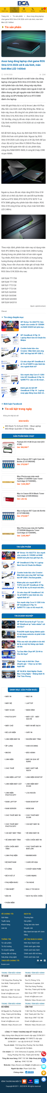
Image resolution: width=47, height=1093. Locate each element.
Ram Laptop (11, 802)
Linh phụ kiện (11, 855)
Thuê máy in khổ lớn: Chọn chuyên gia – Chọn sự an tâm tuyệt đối (29, 664)
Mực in (29, 696)
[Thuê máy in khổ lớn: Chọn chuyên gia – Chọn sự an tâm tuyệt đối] (8, 664)
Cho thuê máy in (13, 815)
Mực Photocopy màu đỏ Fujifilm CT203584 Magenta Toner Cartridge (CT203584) (30, 530)
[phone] (43, 1053)
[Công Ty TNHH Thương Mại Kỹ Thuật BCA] (23, 3)
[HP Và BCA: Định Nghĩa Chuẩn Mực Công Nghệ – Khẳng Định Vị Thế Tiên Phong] (8, 674)
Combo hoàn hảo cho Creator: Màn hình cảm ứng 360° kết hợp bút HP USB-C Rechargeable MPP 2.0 (32, 351)
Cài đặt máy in (32, 824)
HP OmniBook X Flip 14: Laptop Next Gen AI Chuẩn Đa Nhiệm (33, 337)
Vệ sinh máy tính (13, 840)
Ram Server (10, 808)
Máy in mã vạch (33, 726)
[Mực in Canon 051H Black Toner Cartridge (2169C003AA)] (8, 499)
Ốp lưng (9, 746)
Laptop (29, 703)
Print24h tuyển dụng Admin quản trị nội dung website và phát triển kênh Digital (31, 634)
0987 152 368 (15, 990)
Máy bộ (8, 703)
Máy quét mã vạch (32, 769)
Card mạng (31, 876)
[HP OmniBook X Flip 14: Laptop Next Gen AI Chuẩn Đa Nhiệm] (10, 339)
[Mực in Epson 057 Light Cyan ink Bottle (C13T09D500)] (8, 465)
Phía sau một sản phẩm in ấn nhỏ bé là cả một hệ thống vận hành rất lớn (31, 644)
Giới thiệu (4, 917)
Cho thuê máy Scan (32, 816)
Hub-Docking (32, 746)
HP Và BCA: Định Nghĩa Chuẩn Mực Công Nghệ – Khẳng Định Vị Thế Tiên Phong (30, 673)
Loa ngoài (31, 793)
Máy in (8, 696)
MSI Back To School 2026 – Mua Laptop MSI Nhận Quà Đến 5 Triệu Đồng (23, 427)
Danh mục (5, 11)
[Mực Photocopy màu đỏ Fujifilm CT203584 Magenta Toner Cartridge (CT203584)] (8, 533)
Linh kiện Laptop (13, 777)
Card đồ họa (32, 862)
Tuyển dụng (5, 921)
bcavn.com (5, 964)
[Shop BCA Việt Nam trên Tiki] (37, 1081)
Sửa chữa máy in (34, 840)
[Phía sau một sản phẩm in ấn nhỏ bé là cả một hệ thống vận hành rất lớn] (8, 644)
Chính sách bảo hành (32, 950)
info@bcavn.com (12, 993)
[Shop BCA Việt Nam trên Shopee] (24, 1081)
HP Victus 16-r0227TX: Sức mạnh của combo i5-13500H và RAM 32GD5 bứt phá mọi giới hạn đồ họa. (32, 324)
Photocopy (10, 717)
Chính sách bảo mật (31, 957)
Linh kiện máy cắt (13, 784)
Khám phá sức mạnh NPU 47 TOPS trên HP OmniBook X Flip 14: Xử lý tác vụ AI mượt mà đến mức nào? (30, 585)
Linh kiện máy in (12, 739)
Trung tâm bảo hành (31, 925)
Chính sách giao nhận (32, 946)
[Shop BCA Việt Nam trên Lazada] (30, 1081)
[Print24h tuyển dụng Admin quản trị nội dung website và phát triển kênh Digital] (8, 634)
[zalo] (43, 1060)
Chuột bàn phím (33, 869)
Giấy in (29, 732)
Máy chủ (9, 726)
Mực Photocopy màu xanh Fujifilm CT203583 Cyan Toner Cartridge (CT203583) (30, 478)
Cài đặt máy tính (13, 833)
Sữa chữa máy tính (12, 848)
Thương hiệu (28, 917)
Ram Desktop (32, 802)
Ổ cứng (8, 869)
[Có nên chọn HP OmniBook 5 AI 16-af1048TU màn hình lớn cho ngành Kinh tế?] (10, 365)
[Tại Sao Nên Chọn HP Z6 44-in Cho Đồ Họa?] (8, 654)
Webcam (30, 808)
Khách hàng (5, 925)
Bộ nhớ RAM (10, 862)
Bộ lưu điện (10, 732)
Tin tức (24, 11)
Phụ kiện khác (11, 882)
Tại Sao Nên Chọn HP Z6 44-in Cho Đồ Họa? (30, 652)
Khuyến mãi (28, 928)
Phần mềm (9, 903)
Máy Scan (9, 710)
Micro (8, 753)
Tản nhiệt (9, 889)
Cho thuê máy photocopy (11, 825)
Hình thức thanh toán (32, 943)
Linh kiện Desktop (34, 777)
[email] (43, 1066)
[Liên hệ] (43, 1073)
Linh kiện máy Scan (32, 785)
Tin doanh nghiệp (7, 950)
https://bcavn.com (15, 997)
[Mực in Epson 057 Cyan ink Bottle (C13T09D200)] (8, 516)
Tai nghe (30, 882)
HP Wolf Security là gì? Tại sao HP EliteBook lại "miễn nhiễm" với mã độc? (31, 624)
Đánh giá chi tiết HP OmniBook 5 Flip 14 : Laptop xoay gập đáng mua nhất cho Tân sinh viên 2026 (33, 390)
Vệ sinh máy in (32, 833)
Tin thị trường (6, 946)
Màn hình (30, 710)
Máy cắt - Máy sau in (32, 718)
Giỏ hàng (42, 10)
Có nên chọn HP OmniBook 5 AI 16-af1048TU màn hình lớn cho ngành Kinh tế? (33, 364)
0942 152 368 (27, 1061)
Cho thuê (9, 768)
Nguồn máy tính (33, 739)
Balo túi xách (32, 889)
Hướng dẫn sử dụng (8, 953)
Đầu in (8, 896)
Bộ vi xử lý (10, 876)
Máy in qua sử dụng (32, 760)
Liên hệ (4, 928)
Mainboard (31, 855)
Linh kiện (9, 759)
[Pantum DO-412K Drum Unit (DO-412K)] (8, 447)
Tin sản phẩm (18, 16)
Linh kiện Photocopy (10, 794)
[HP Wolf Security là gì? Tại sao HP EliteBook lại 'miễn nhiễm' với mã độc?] (8, 625)
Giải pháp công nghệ (9, 957)
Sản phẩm (27, 921)
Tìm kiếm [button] (14, 11)
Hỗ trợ (33, 11)
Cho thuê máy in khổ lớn (33, 848)
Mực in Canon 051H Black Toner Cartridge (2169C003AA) (30, 494)
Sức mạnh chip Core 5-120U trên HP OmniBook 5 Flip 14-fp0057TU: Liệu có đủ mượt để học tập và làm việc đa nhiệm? (33, 377)
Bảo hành (30, 753)
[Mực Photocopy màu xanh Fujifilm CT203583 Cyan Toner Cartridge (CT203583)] (8, 482)
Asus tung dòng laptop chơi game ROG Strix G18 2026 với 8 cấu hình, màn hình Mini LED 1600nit (22, 19)
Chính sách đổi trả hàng (33, 953)
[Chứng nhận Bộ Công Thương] (29, 1072)
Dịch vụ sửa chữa (34, 896)
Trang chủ (5, 16)
